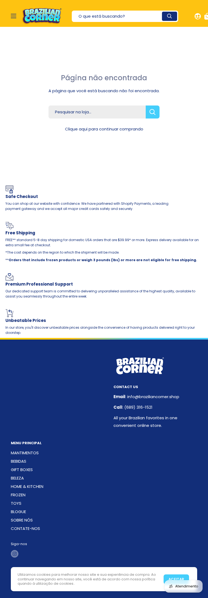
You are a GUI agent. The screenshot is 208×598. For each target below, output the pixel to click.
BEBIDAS (18, 461)
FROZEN (18, 495)
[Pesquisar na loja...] (153, 112)
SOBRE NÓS (22, 520)
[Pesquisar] (169, 16)
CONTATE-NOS (25, 528)
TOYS (16, 503)
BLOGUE (18, 511)
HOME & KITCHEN (27, 486)
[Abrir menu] (13, 16)
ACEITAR (176, 579)
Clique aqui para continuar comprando (104, 129)
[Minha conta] (198, 16)
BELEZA (17, 478)
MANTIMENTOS (25, 453)
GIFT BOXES (22, 469)
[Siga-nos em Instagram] (14, 554)
